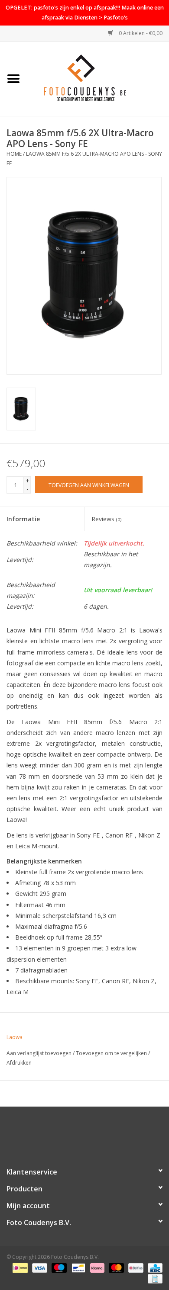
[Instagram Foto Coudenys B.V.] (92, 1133)
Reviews (106, 519)
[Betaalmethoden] (19, 1267)
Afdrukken (19, 1062)
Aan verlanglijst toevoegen (39, 1053)
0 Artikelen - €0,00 (139, 33)
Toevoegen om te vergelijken (112, 1053)
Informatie (23, 519)
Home (14, 153)
